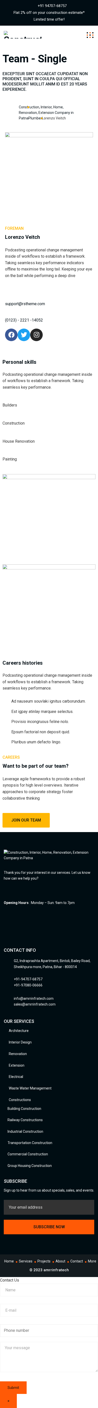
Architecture (19, 1031)
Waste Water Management (30, 1088)
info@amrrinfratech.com (34, 998)
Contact (76, 1261)
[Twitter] (24, 335)
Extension (16, 1065)
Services (25, 1261)
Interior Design (20, 1042)
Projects (44, 1261)
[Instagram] (36, 335)
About (60, 1261)
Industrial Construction (25, 1131)
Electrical (16, 1077)
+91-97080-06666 (28, 985)
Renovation (18, 1054)
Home (9, 1261)
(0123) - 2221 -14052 (24, 320)
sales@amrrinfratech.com (35, 1004)
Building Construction (24, 1109)
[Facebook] (11, 335)
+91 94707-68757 (52, 6)
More (92, 1261)
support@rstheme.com (25, 303)
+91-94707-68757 (28, 979)
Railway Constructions (25, 1120)
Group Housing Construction (30, 1166)
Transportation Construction (30, 1143)
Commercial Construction (28, 1154)
